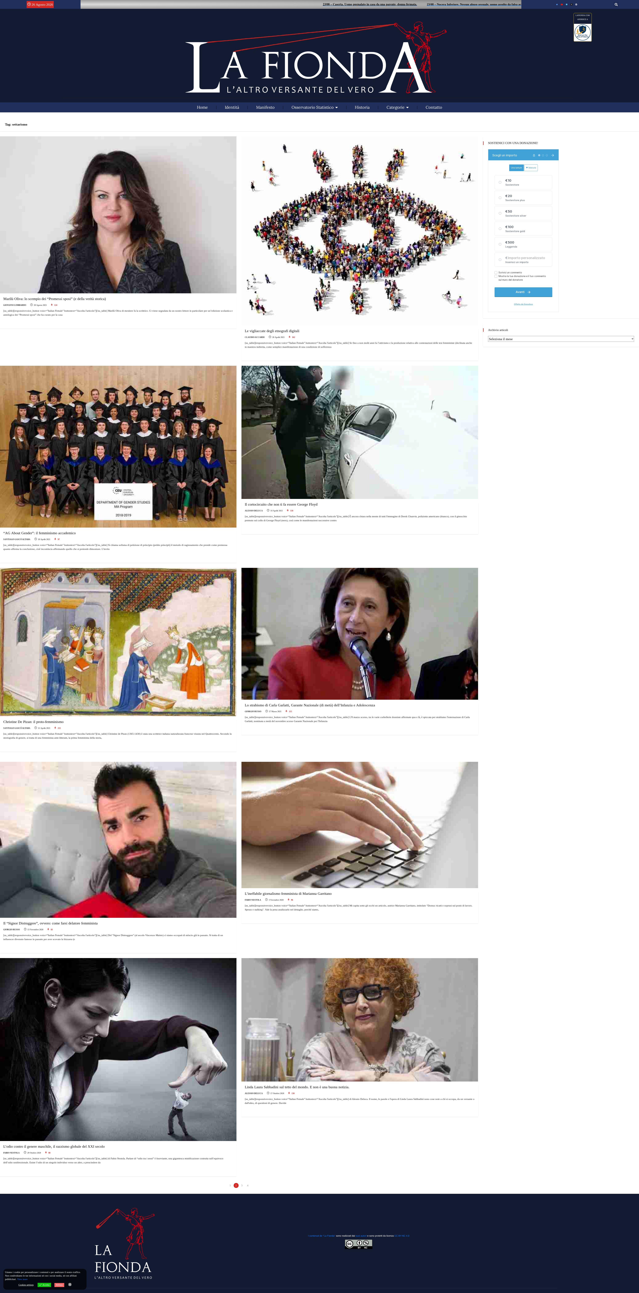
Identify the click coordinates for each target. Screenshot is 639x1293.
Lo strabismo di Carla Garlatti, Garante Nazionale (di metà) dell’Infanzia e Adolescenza (310, 705)
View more (22, 1279)
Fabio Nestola (253, 900)
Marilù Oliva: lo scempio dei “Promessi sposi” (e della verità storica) (54, 299)
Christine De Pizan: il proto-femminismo (33, 722)
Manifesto (265, 107)
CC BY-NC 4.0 (401, 1235)
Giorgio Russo (253, 711)
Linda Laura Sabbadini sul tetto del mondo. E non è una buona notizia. (297, 1087)
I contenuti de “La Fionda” (321, 1235)
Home (202, 107)
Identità (232, 107)
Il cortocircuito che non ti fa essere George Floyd (281, 504)
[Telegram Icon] (567, 4)
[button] (616, 4)
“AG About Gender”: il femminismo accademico (39, 533)
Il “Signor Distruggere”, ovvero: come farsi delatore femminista (50, 923)
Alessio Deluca (254, 511)
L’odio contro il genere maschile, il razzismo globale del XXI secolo (54, 1146)
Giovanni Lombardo (14, 305)
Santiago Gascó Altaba (16, 539)
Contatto (434, 107)
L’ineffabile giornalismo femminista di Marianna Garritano (288, 893)
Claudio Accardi (255, 337)
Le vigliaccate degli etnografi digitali (272, 331)
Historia (362, 107)
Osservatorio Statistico (313, 107)
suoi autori (361, 1235)
